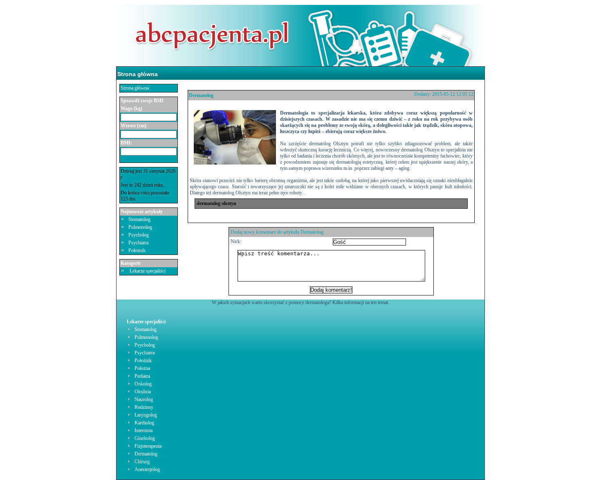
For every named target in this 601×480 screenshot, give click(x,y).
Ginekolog (145, 438)
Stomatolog (139, 219)
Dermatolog (201, 95)
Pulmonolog (140, 227)
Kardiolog (144, 423)
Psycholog (138, 235)
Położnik (137, 250)
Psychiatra (138, 243)
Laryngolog (146, 415)
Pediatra (142, 376)
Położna (142, 368)
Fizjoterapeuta (148, 446)
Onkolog (143, 384)
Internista (143, 430)
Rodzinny (144, 407)
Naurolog (144, 399)
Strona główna (137, 74)
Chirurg (142, 461)
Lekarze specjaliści (147, 271)
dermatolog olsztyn (216, 203)
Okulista (143, 391)
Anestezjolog (147, 469)
